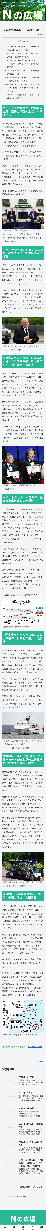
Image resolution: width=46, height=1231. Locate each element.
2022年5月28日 (35, 1047)
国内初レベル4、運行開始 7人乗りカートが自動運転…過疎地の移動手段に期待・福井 (23, 87)
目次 (20, 41)
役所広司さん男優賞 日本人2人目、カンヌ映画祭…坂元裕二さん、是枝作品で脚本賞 (23, 63)
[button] (41, 668)
